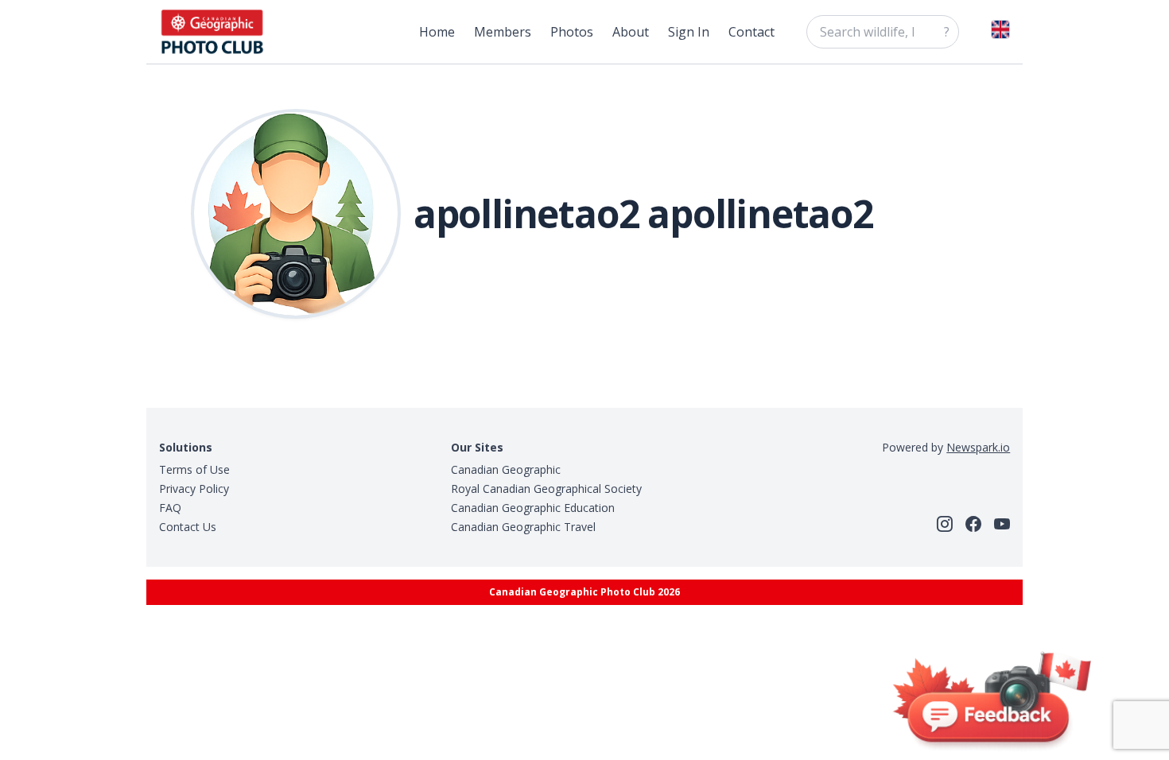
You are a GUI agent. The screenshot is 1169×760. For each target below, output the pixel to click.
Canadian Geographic (506, 469)
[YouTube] (1002, 524)
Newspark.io (978, 447)
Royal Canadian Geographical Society (546, 488)
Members (502, 32)
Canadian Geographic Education (533, 507)
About (630, 32)
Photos (571, 32)
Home (437, 32)
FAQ (170, 507)
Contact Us (187, 526)
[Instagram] (945, 524)
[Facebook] (973, 524)
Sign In (688, 32)
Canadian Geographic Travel (523, 526)
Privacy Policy (194, 488)
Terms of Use (194, 469)
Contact (751, 32)
